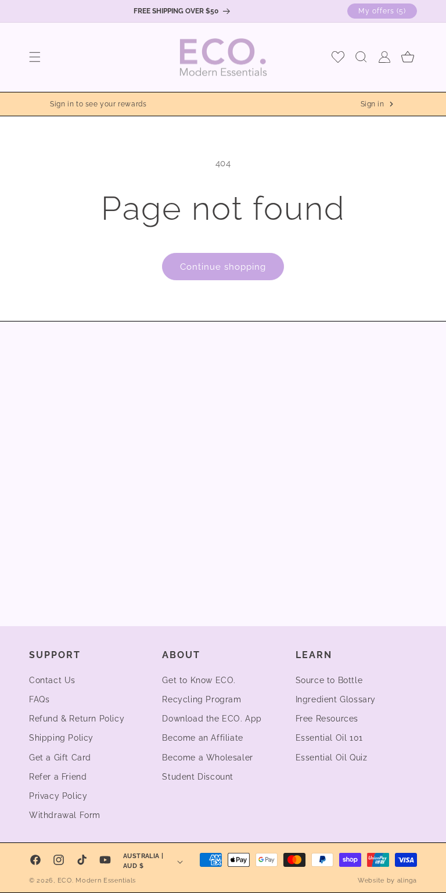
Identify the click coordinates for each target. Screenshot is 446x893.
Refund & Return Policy (76, 718)
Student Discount (197, 776)
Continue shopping (223, 267)
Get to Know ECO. (199, 680)
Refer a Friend (58, 776)
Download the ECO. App (212, 718)
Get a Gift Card (60, 757)
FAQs (39, 699)
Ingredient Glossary (336, 699)
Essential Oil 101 (329, 737)
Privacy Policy (58, 796)
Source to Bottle (329, 680)
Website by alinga (387, 880)
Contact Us (52, 680)
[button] (35, 57)
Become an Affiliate (202, 737)
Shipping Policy (61, 737)
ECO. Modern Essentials (96, 880)
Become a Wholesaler (207, 757)
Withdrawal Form (64, 815)
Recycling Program (201, 699)
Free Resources (327, 718)
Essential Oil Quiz (332, 757)
